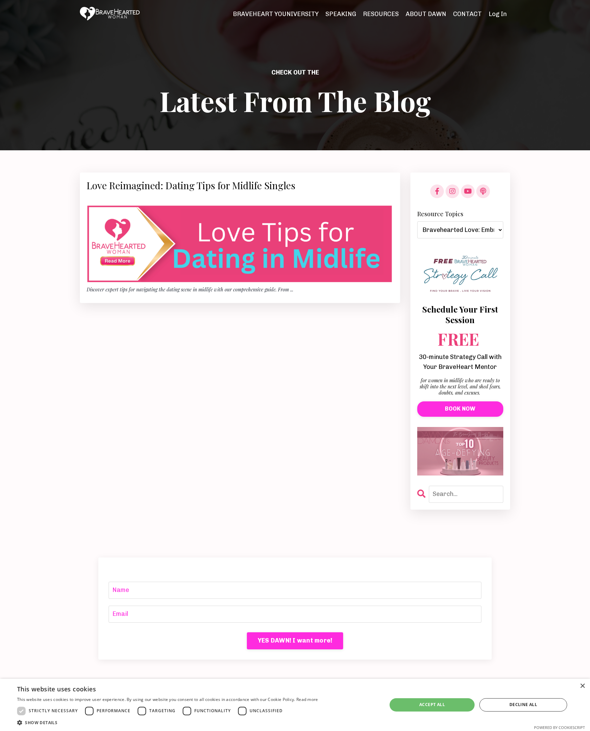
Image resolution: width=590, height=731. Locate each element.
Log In (498, 14)
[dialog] (295, 705)
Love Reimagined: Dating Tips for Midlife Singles (191, 185)
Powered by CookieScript (559, 727)
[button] (167, 722)
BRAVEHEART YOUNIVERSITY (276, 14)
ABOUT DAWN (426, 14)
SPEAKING (340, 14)
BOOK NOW (460, 408)
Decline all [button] (523, 704)
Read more (307, 699)
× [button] (582, 686)
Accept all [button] (432, 704)
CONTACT (467, 14)
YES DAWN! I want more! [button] (295, 640)
